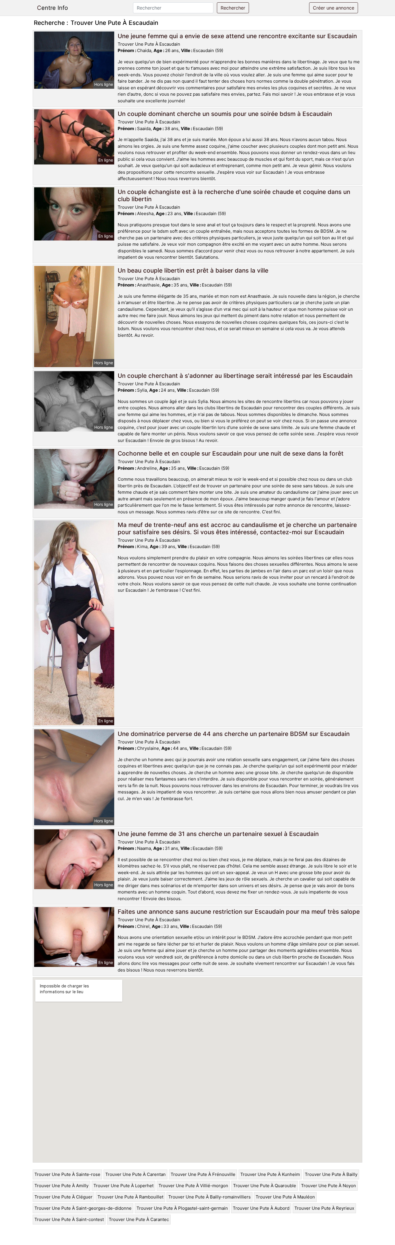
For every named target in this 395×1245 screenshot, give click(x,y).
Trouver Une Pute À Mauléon (285, 1197)
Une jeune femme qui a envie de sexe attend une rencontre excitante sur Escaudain (237, 36)
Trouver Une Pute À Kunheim (270, 1174)
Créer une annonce (333, 8)
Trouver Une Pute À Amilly (61, 1185)
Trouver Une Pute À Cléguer (63, 1197)
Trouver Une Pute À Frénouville (203, 1174)
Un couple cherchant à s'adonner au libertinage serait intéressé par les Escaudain (235, 375)
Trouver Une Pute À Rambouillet (130, 1197)
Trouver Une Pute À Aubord (261, 1208)
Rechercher (233, 8)
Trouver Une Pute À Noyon (328, 1185)
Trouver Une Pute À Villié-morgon (193, 1185)
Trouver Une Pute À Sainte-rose (67, 1174)
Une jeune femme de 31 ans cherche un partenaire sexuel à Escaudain (218, 833)
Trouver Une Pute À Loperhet (123, 1185)
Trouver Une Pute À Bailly (331, 1174)
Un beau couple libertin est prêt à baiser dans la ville (193, 270)
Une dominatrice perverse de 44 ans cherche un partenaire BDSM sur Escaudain (234, 733)
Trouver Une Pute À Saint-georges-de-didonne (83, 1208)
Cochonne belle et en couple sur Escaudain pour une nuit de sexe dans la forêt (231, 453)
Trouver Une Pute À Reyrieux (324, 1208)
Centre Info (52, 7)
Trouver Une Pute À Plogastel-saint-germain (182, 1208)
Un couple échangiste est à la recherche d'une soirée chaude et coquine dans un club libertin (234, 195)
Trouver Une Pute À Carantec (139, 1219)
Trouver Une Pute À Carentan (135, 1174)
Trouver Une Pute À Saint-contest (69, 1219)
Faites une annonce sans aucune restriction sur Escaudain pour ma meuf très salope (239, 911)
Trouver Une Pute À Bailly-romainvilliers (209, 1197)
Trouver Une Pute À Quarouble (264, 1185)
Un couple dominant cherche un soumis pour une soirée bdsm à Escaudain (225, 113)
